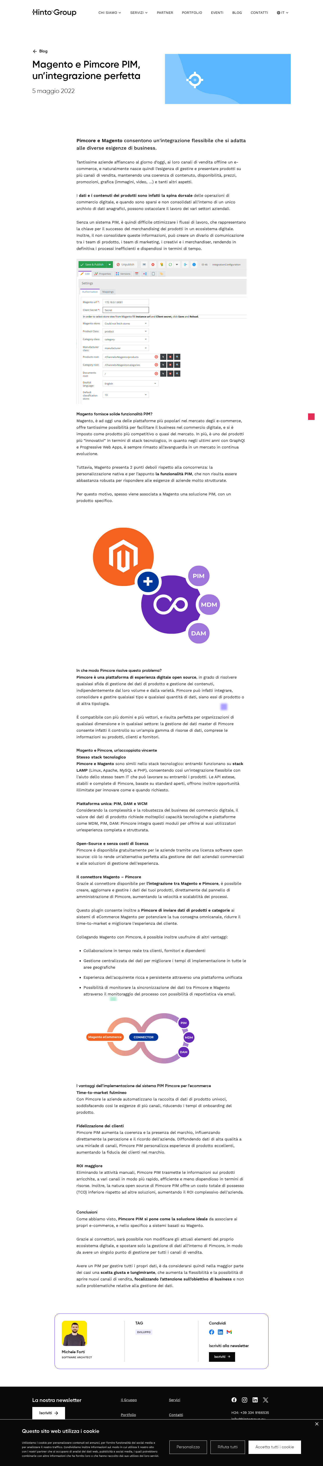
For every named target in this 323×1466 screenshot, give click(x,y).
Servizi (174, 1400)
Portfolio (128, 1415)
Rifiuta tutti (228, 1447)
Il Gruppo (129, 1400)
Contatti (176, 1415)
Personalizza (188, 1447)
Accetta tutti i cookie (275, 1447)
